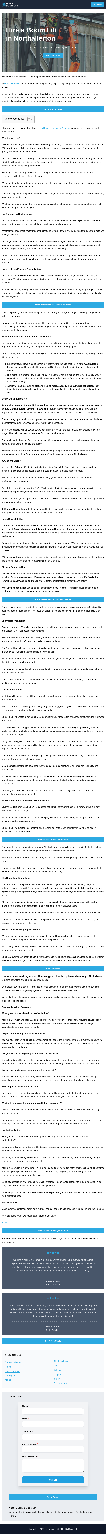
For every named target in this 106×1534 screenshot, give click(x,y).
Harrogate (10, 1375)
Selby (57, 1379)
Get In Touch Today (53, 109)
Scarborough (60, 1383)
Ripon (8, 1367)
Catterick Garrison (14, 1362)
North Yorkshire (61, 1361)
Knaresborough (12, 1371)
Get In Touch (53, 1497)
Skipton (58, 1374)
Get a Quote (51, 55)
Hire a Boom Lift (12, 83)
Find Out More (53, 968)
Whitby (57, 1370)
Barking (5, 1223)
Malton (8, 1380)
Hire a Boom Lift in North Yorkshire (54, 128)
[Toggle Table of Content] (28, 119)
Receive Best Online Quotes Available (53, 305)
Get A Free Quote (53, 1341)
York (56, 1365)
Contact (98, 5)
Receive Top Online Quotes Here (53, 839)
